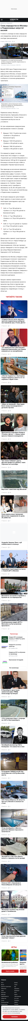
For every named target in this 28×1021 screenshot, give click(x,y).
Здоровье (16, 988)
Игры (14, 947)
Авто (2, 982)
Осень (2, 1000)
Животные (3, 988)
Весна (2, 984)
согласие (5, 1013)
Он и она (16, 998)
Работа (16, 1002)
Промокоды (14, 634)
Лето (15, 992)
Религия (16, 1004)
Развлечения (4, 1004)
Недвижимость (5, 996)
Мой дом (3, 994)
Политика (16, 1000)
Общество (3, 998)
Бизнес (16, 982)
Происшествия (4, 1002)
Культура (3, 992)
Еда (15, 986)
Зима (2, 990)
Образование (17, 996)
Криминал (16, 990)
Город (15, 984)
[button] (14, 639)
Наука (15, 994)
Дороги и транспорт (6, 23)
